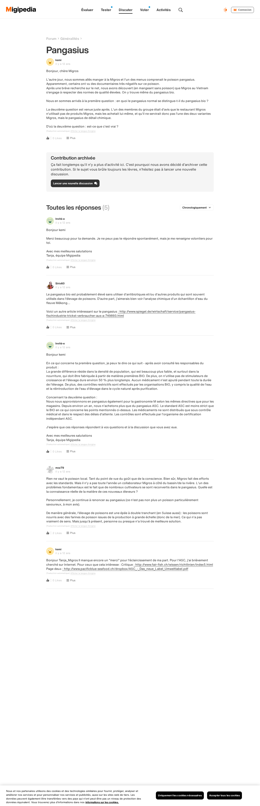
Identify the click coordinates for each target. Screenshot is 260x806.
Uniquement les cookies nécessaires (180, 795)
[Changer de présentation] (226, 10)
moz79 (59, 468)
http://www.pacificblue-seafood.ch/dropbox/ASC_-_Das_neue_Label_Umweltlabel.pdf (126, 568)
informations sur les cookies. (102, 802)
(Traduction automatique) (58, 131)
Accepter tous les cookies (224, 795)
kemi (58, 60)
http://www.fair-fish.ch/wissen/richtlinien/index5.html (174, 564)
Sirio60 (60, 283)
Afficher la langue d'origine (83, 131)
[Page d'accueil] (21, 10)
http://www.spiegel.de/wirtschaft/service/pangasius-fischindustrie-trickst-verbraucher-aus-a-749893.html (120, 313)
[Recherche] (180, 10)
